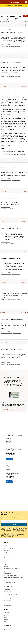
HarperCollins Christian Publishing (12, 594)
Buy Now (9, 459)
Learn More (18, 409)
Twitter (6, 619)
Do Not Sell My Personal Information (13, 577)
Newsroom (7, 556)
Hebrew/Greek (16, 25)
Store (5, 552)
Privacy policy (7, 573)
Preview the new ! (14, 5)
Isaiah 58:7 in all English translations (10, 243)
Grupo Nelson (7, 596)
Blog (5, 554)
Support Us (7, 558)
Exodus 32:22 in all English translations (10, 299)
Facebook (6, 612)
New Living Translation (10, 378)
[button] (26, 2)
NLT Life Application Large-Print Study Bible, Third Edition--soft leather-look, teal (13, 449)
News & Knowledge (9, 547)
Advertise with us (8, 570)
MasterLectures (8, 605)
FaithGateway (7, 589)
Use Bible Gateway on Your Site (12, 568)
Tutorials (6, 566)
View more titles (14, 487)
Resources (9, 25)
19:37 (4, 151)
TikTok (5, 617)
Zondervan (7, 603)
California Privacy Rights (10, 575)
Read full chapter (5, 44)
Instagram (6, 614)
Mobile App (7, 550)
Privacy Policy (9, 535)
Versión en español (9, 628)
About (5, 545)
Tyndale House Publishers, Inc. (11, 385)
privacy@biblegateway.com (7, 536)
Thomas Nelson (8, 600)
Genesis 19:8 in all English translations (10, 46)
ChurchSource (7, 593)
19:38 (4, 154)
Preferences (7, 630)
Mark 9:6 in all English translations (9, 208)
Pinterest (6, 616)
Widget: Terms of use (9, 582)
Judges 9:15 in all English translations (10, 274)
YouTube (6, 621)
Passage (3, 25)
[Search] (25, 16)
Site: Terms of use (8, 580)
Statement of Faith (8, 548)
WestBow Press (8, 602)
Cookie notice (7, 579)
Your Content (24, 25)
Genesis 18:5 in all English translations (10, 364)
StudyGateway (7, 591)
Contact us (7, 571)
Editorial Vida (7, 598)
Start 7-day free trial (8, 409)
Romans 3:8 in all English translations (10, 180)
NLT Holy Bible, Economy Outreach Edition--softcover (13, 472)
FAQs (5, 564)
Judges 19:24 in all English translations (10, 76)
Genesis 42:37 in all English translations (11, 333)
